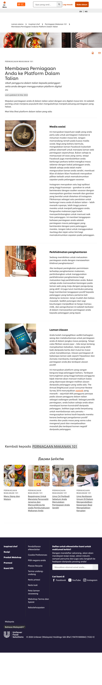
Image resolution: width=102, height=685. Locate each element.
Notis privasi (34, 579)
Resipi (7, 551)
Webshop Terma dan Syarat (38, 600)
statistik (79, 390)
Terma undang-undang (35, 572)
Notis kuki (33, 585)
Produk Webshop (12, 557)
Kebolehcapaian (36, 607)
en (80, 11)
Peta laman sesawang (34, 592)
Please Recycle (35, 565)
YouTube (76, 580)
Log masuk (68, 4)
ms (86, 11)
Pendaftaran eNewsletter (34, 548)
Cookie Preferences (37, 554)
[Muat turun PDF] (92, 52)
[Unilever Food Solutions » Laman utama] (21, 4)
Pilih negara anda (37, 560)
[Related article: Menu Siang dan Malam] (15, 476)
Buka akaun (82, 4)
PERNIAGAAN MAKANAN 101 (54, 446)
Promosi (8, 562)
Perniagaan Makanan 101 (19, 61)
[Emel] (99, 52)
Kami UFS (8, 568)
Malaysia (9, 621)
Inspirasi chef (10, 546)
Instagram (92, 580)
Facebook (61, 580)
